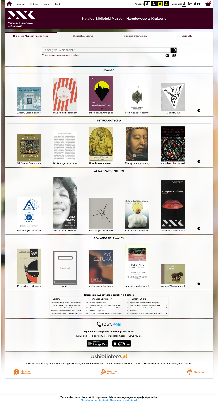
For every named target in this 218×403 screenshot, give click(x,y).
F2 (197, 3)
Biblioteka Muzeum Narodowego (31, 36)
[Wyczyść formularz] (167, 55)
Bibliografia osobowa (82, 36)
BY (166, 3)
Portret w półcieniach (98, 302)
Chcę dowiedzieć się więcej (94, 400)
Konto (58, 4)
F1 (189, 3)
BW (154, 3)
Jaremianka (134, 310)
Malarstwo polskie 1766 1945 (61, 308)
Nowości (20, 4)
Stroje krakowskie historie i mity (141, 308)
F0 (184, 3)
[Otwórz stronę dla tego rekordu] (30, 99)
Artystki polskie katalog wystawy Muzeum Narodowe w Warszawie (75, 313)
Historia (34, 4)
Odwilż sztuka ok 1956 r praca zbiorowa (65, 305)
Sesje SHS (186, 36)
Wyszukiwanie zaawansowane (56, 55)
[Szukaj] (174, 50)
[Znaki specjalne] (173, 55)
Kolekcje (75, 55)
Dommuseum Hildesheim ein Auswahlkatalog (106, 308)
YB (160, 3)
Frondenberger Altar (97, 310)
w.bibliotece (94, 363)
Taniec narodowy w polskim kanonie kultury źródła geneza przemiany (115, 313)
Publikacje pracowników (135, 36)
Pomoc (46, 4)
